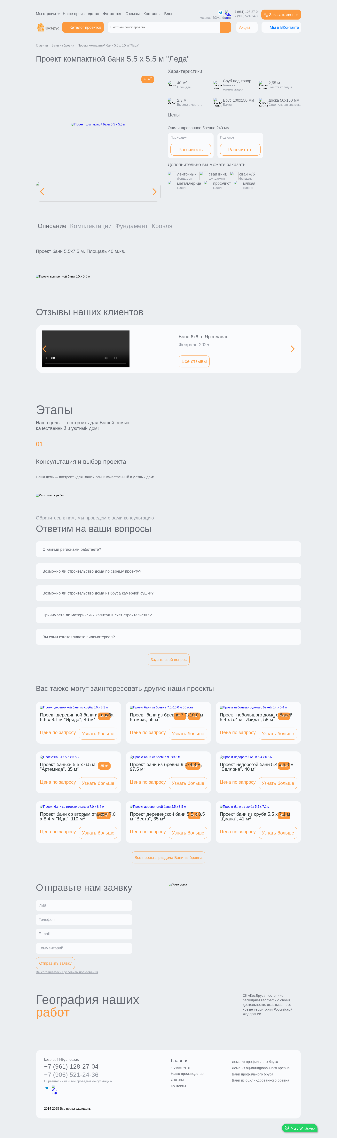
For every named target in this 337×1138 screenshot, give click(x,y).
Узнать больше (98, 733)
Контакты (152, 14)
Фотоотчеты (180, 1067)
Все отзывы (194, 361)
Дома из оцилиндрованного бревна (261, 1068)
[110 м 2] (78, 808)
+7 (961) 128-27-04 (246, 11)
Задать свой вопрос (169, 659)
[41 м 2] (258, 808)
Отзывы (132, 14)
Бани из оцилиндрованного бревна (260, 1080)
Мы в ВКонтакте (284, 27)
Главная (180, 1060)
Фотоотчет (112, 14)
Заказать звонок (283, 15)
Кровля (162, 225)
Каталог (85, 27)
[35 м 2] (78, 759)
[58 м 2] (258, 709)
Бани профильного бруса (252, 1074)
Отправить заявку (55, 963)
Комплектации (91, 225)
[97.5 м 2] (168, 759)
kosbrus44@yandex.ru (215, 17)
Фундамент (131, 225)
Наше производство (81, 14)
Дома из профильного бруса (255, 1062)
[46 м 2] (78, 709)
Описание (52, 225)
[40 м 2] (258, 759)
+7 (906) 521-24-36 (246, 16)
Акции (244, 27)
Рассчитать (190, 149)
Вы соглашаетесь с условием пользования (67, 972)
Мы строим (46, 14)
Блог (168, 14)
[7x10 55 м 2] (168, 709)
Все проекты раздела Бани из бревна (168, 857)
